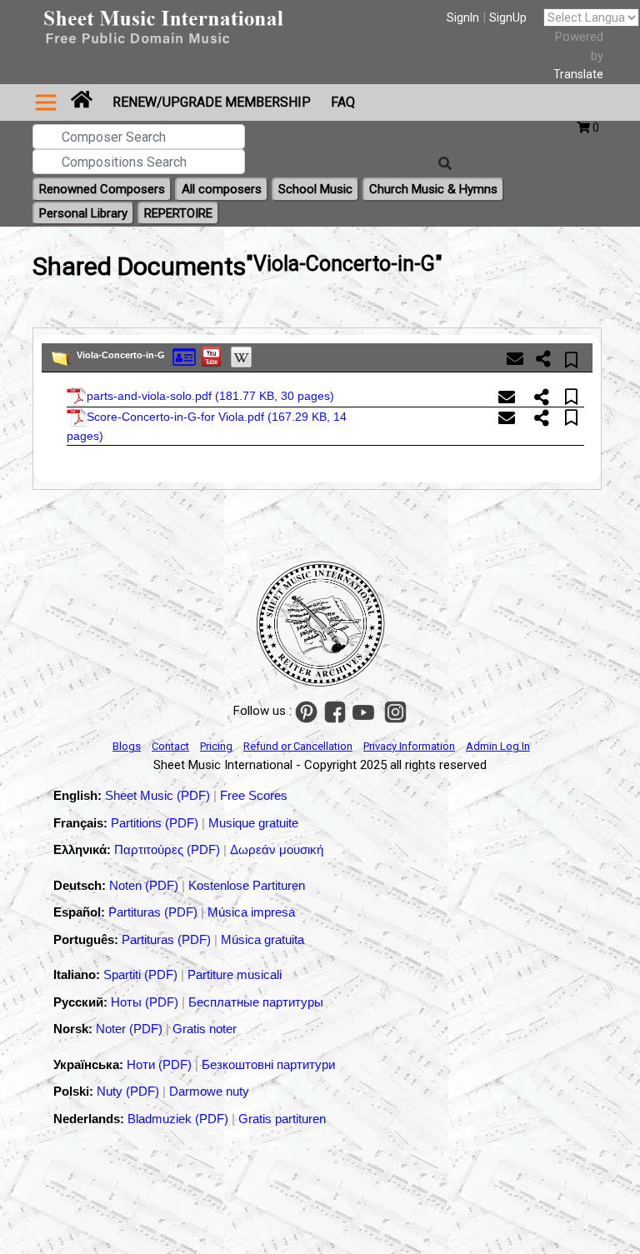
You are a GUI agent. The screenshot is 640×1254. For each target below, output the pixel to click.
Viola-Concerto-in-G (121, 355)
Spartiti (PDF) (142, 974)
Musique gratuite (253, 823)
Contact (170, 746)
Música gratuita (262, 939)
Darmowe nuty (209, 1091)
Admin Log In (498, 746)
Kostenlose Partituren (246, 885)
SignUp (508, 17)
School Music (315, 189)
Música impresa (251, 912)
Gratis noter (204, 1029)
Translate (578, 74)
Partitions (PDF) (156, 823)
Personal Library (83, 213)
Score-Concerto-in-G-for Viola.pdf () (207, 425)
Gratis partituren (282, 1119)
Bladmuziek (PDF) (180, 1119)
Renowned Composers (102, 189)
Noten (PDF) (145, 885)
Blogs (126, 746)
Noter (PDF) (131, 1029)
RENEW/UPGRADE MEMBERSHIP (211, 102)
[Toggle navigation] (45, 102)
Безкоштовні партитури (268, 1064)
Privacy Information (409, 746)
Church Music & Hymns (433, 189)
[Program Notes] (184, 357)
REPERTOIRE (178, 213)
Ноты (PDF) (146, 1002)
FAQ (343, 102)
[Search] (445, 164)
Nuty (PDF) (128, 1091)
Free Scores (254, 795)
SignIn (463, 17)
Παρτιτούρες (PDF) (168, 849)
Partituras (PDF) (154, 912)
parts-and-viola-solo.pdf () (210, 395)
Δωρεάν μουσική (276, 849)
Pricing (216, 746)
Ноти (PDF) (159, 1064)
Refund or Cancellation (297, 746)
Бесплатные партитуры (255, 1002)
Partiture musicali (235, 974)
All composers (222, 189)
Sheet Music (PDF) (159, 795)
